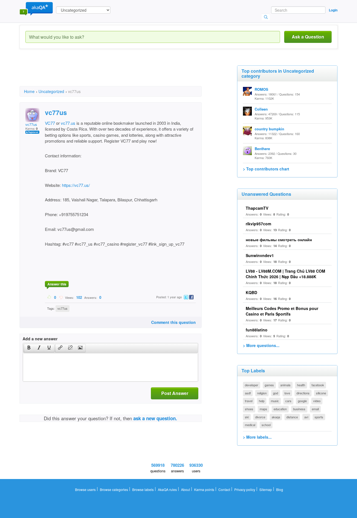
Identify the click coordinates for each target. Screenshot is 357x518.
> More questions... (261, 345)
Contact (224, 489)
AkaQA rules (167, 489)
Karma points (204, 489)
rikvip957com (258, 223)
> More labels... (257, 437)
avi (306, 417)
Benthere (262, 148)
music (275, 401)
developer (251, 385)
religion (262, 393)
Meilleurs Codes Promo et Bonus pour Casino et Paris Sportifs (282, 311)
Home (29, 91)
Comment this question (173, 322)
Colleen (261, 109)
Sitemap (265, 489)
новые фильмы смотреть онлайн (279, 239)
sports (319, 417)
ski (247, 417)
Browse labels (143, 489)
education (280, 409)
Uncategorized (51, 91)
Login (333, 10)
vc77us (31, 124)
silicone (321, 393)
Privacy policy (244, 489)
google (302, 401)
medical (250, 424)
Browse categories (114, 489)
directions (303, 393)
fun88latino (256, 330)
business (299, 409)
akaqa (276, 417)
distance (292, 417)
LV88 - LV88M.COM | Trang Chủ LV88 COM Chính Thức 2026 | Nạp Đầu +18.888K (285, 273)
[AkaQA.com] (36, 8)
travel (248, 401)
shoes (249, 409)
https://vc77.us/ (76, 185)
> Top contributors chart (266, 169)
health (301, 385)
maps (263, 409)
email (315, 409)
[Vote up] (49, 297)
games (269, 385)
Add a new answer (40, 338)
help (261, 401)
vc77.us (68, 123)
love (287, 393)
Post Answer (174, 393)
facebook (318, 385)
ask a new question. (155, 418)
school (266, 424)
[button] (29, 348)
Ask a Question (308, 36)
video (316, 401)
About (185, 489)
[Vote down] (61, 297)
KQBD (251, 292)
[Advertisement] (121, 72)
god (275, 393)
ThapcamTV (257, 208)
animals (285, 385)
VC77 (50, 123)
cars (288, 401)
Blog (279, 489)
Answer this (56, 284)
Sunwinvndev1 (260, 255)
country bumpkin (269, 128)
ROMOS (261, 89)
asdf (248, 393)
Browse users (85, 489)
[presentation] (29, 348)
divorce (260, 417)
